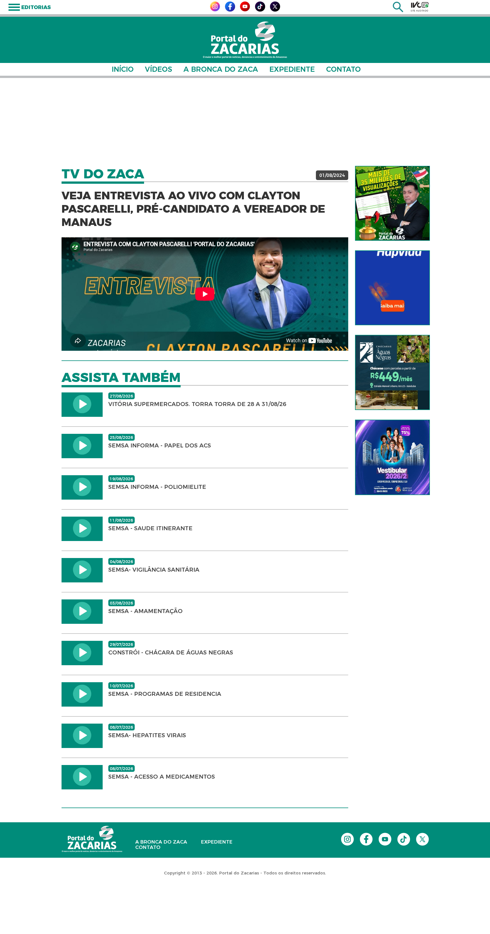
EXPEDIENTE (292, 69)
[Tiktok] (260, 10)
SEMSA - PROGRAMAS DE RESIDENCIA (164, 693)
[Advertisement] (245, 122)
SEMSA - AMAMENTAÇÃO (145, 611)
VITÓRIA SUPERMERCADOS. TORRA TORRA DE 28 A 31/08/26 (197, 404)
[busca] (398, 10)
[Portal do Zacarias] (245, 39)
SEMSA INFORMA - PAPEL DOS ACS (159, 445)
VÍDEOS (158, 69)
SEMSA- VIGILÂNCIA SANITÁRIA (153, 569)
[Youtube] (245, 9)
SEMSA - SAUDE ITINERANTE (150, 528)
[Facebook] (230, 10)
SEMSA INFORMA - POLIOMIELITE (157, 486)
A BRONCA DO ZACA (220, 69)
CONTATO (343, 69)
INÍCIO (123, 69)
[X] (275, 10)
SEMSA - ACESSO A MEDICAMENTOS (161, 776)
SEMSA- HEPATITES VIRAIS (147, 735)
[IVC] (420, 6)
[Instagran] (215, 9)
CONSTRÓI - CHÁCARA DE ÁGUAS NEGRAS (170, 652)
